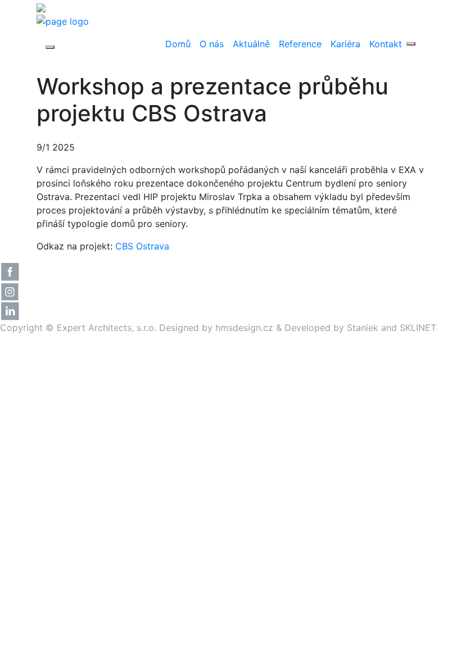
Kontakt (385, 43)
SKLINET (418, 327)
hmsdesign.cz (244, 327)
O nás (212, 43)
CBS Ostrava (142, 246)
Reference (300, 43)
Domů (178, 43)
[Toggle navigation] (50, 47)
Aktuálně (251, 43)
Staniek (362, 327)
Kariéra (345, 43)
